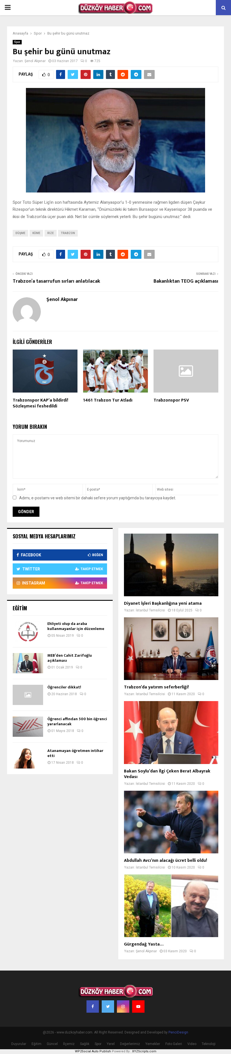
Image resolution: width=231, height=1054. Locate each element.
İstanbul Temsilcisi (150, 610)
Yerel (111, 1044)
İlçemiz (69, 1044)
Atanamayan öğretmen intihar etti (75, 753)
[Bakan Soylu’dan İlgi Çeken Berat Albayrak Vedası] (171, 732)
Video (191, 1044)
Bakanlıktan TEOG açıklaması (186, 281)
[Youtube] (138, 1006)
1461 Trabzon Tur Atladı (107, 400)
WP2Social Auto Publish (93, 1051)
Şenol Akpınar (35, 61)
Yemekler (152, 1044)
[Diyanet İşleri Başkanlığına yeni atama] (171, 565)
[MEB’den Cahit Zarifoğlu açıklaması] (28, 663)
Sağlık (84, 1044)
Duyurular (18, 1044)
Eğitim (36, 1044)
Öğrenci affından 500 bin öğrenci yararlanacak (77, 721)
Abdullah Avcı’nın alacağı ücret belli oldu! (165, 860)
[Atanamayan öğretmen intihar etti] (28, 758)
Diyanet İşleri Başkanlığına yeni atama (163, 603)
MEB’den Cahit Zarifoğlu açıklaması (69, 658)
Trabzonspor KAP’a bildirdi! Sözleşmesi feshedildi (40, 403)
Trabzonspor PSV (171, 400)
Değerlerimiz (130, 1044)
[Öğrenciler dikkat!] (28, 695)
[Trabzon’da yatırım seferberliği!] (171, 648)
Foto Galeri (173, 1044)
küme (36, 233)
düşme (20, 233)
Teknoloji (209, 1044)
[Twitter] (108, 1006)
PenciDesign (178, 1032)
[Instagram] (123, 1006)
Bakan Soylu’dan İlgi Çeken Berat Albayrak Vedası (167, 774)
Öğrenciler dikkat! (64, 687)
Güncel (52, 1044)
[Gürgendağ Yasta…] (171, 905)
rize (50, 233)
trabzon (68, 233)
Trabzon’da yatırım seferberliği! (156, 687)
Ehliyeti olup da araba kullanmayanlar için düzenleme (75, 626)
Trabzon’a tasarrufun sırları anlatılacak (56, 281)
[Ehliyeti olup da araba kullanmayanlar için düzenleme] (28, 631)
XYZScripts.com (144, 1051)
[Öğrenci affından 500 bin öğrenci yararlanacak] (28, 727)
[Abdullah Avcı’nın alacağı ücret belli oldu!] (171, 822)
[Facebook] (92, 1006)
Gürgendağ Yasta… (143, 944)
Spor (17, 42)
